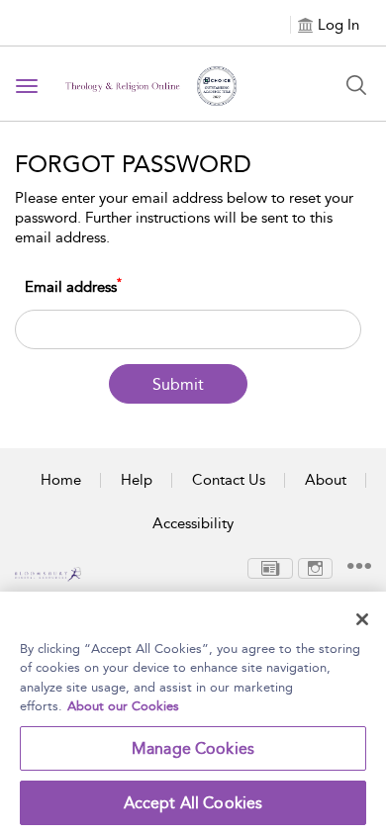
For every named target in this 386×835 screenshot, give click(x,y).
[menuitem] (270, 568)
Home (61, 480)
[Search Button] (356, 85)
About (325, 480)
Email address (73, 286)
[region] (193, 713)
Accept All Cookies (193, 802)
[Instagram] (315, 567)
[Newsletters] (270, 567)
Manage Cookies (193, 748)
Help (136, 480)
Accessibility (193, 523)
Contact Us (228, 480)
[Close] (362, 619)
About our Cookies (123, 705)
